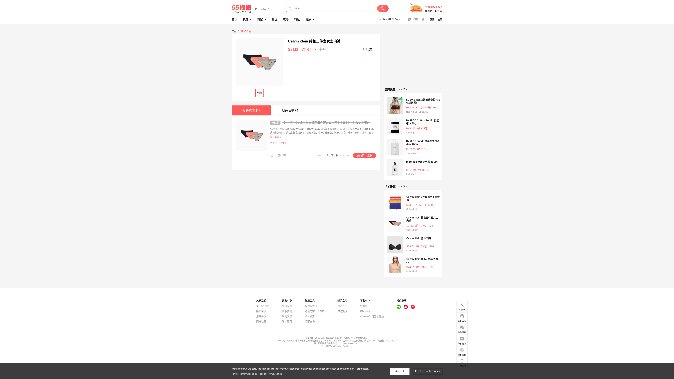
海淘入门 (342, 306)
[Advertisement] (413, 60)
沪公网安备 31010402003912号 (337, 346)
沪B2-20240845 (333, 340)
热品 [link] (234, 31)
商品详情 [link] (246, 31)
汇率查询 (310, 321)
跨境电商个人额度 (315, 311)
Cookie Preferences (427, 371)
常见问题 (287, 306)
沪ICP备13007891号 (288, 340)
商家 (260, 19)
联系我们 (287, 311)
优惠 (246, 19)
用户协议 (261, 316)
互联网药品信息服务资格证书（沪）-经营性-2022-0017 (370, 340)
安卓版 (364, 306)
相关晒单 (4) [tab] (291, 110)
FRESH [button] (284, 143)
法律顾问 (287, 321)
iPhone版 (365, 311)
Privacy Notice (275, 374)
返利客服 (287, 316)
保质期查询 (311, 306)
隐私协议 (261, 311)
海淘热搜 (342, 311)
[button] (262, 9)
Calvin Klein (344, 155)
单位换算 (310, 316)
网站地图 (261, 321)
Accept (399, 371)
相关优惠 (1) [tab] (251, 110)
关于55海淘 (262, 306)
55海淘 (242, 9)
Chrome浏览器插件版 (372, 316)
